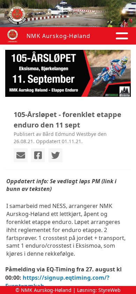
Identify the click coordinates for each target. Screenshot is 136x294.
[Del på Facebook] (38, 155)
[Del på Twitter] (55, 155)
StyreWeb (109, 290)
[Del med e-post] (21, 155)
